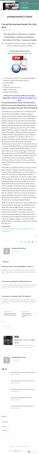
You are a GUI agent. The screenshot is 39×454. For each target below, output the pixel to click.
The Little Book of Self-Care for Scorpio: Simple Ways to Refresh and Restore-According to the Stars (19, 98)
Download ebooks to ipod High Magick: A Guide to (17, 266)
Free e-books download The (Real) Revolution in (17, 281)
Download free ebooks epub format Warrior (21, 397)
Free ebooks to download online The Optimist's (16, 296)
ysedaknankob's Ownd (19, 16)
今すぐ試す (25, 7)
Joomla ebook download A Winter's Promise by (22, 406)
